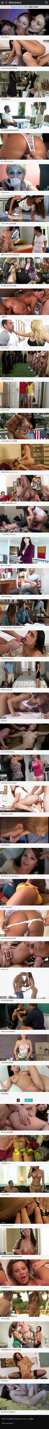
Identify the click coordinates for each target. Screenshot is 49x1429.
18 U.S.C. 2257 (7, 1419)
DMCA (31, 1419)
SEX (15, 2)
